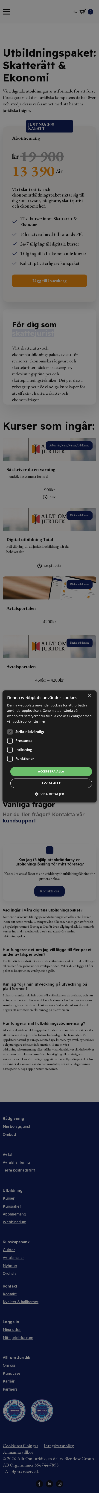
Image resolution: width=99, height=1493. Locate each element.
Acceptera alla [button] (51, 771)
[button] (49, 794)
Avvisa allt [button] (51, 783)
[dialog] (50, 746)
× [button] (89, 695)
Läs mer (39, 721)
